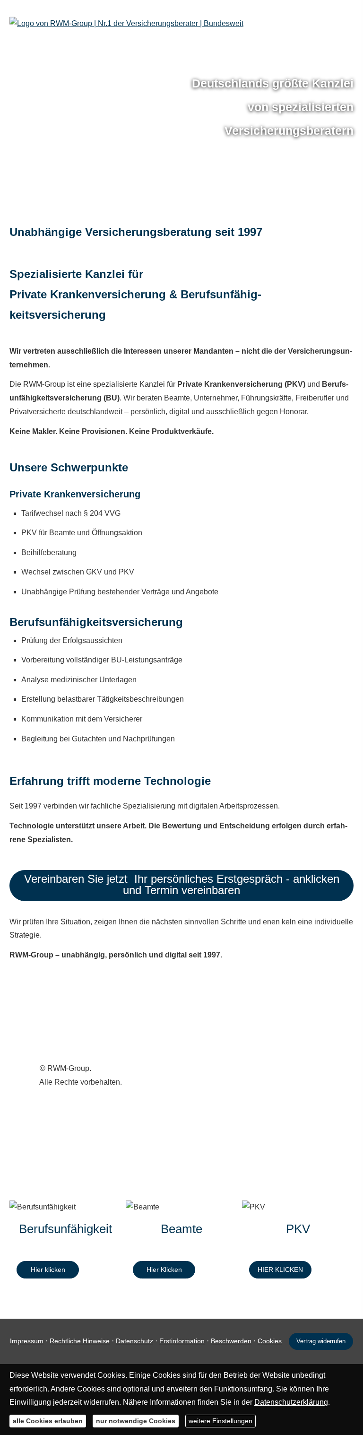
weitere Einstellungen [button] (220, 1421)
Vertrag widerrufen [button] (321, 1341)
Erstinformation (182, 1341)
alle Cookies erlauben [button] (48, 1421)
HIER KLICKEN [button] (280, 1269)
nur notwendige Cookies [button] (135, 1421)
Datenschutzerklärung (291, 1402)
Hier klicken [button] (48, 1269)
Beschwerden (231, 1341)
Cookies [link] (270, 1341)
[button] (181, 885)
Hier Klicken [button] (164, 1269)
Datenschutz (134, 1341)
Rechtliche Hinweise (80, 1341)
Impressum (26, 1341)
